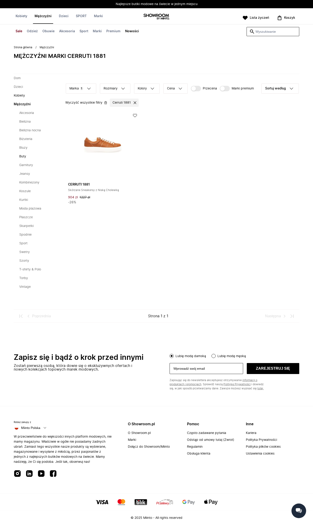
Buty (22, 156)
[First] (21, 316)
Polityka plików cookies (263, 446)
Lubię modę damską (191, 356)
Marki (97, 31)
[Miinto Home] (156, 17)
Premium (113, 31)
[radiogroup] (234, 355)
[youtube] (41, 474)
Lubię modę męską (231, 356)
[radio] (172, 356)
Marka (75, 88)
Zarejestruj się (273, 368)
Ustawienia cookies (260, 453)
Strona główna (23, 47)
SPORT (81, 16)
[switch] (204, 88)
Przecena (210, 88)
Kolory (142, 88)
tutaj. (260, 388)
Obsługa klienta (198, 453)
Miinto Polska (30, 428)
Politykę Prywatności (237, 384)
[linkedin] (29, 474)
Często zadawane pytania (206, 433)
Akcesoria (67, 31)
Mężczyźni (43, 16)
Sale (19, 31)
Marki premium (243, 88)
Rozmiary (111, 88)
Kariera (251, 433)
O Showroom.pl (139, 433)
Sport (84, 31)
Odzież (32, 31)
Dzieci (64, 16)
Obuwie (48, 31)
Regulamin (195, 446)
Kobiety (21, 16)
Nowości (132, 31)
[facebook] (53, 474)
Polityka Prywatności (261, 440)
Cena (171, 88)
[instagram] (17, 474)
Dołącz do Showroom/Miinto (149, 446)
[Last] (292, 316)
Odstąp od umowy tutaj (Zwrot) (210, 440)
